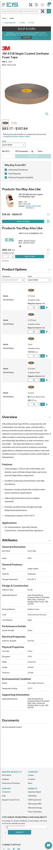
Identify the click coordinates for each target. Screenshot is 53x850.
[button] (26, 11)
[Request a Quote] (36, 4)
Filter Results (6, 276)
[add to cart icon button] (42, 307)
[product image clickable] (5, 123)
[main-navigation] (3, 4)
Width (4, 141)
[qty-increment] (12, 156)
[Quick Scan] (30, 4)
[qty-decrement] (3, 156)
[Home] (12, 4)
